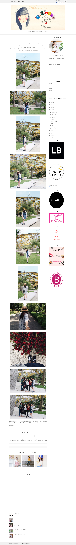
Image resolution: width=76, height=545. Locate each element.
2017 (51, 109)
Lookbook (24, 440)
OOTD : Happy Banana (27, 468)
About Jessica (17, 1)
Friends (44, 439)
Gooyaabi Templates (26, 543)
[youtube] (62, 2)
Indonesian (14, 440)
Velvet (52, 123)
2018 (51, 107)
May (52, 117)
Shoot (45, 440)
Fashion (38, 439)
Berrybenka (17, 439)
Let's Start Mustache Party (19, 513)
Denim (32, 439)
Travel (50, 90)
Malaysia (28, 440)
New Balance (33, 440)
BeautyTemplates (15, 543)
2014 (51, 132)
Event (50, 88)
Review (50, 86)
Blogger (22, 439)
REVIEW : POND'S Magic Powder (20, 518)
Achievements (23, 1)
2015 (51, 130)
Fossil (41, 439)
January (53, 128)
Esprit (35, 439)
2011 (51, 137)
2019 (51, 105)
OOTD (37, 440)
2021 (51, 102)
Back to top (63, 543)
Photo (43, 440)
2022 (51, 100)
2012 (51, 135)
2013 (51, 133)
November (54, 112)
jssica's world (19, 440)
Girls (10, 440)
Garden (52, 119)
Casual (25, 439)
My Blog (11, 1)
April (52, 125)
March (53, 127)
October (53, 114)
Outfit (40, 440)
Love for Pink (54, 121)
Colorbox (29, 439)
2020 (51, 104)
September (54, 115)
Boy (36, 468)
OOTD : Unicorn (13, 468)
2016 (14, 439)
